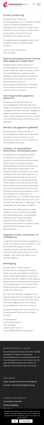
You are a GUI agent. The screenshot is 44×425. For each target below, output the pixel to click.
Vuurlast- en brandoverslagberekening (19, 385)
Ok (15, 421)
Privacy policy (25, 421)
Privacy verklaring (10, 405)
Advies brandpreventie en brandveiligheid (20, 381)
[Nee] (41, 417)
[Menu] (38, 4)
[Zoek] (33, 4)
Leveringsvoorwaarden (12, 401)
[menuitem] (33, 4)
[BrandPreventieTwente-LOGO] (18, 4)
